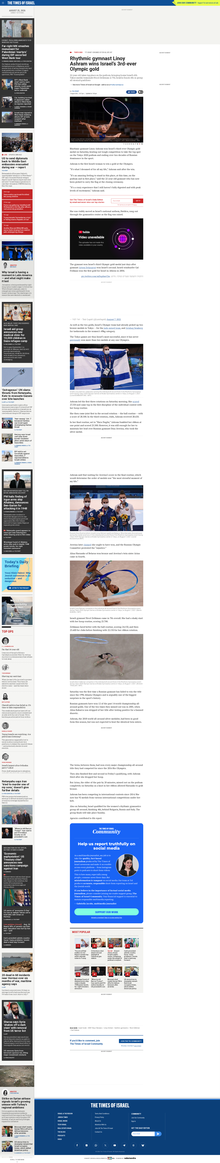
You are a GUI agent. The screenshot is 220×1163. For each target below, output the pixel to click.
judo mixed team (111, 328)
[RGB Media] (111, 1158)
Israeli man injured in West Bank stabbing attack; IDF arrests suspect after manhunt (23, 117)
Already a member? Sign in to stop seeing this (106, 917)
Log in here (137, 1046)
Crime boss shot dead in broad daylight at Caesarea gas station (97, 954)
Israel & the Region (65, 1114)
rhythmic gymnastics (121, 1028)
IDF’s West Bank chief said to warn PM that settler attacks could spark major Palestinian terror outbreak (22, 85)
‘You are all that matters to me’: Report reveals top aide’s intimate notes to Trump (81, 954)
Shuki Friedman (6, 762)
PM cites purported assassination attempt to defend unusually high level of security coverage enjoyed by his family (17, 800)
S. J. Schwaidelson (8, 646)
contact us (98, 1132)
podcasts (61, 1136)
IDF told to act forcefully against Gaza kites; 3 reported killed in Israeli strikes (22, 455)
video (60, 1139)
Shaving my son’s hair (11, 676)
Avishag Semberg (134, 328)
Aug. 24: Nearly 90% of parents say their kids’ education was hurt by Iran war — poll (17, 927)
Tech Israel (62, 1125)
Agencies (17, 125)
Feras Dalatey (9, 1057)
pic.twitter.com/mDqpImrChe (95, 276)
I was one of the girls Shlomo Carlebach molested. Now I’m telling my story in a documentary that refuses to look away (17, 656)
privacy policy (99, 1117)
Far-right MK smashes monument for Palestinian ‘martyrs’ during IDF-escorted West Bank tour (15, 52)
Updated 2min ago (15, 155)
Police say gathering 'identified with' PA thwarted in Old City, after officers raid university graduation (17, 207)
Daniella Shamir (7, 731)
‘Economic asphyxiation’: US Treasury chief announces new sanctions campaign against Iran (16, 861)
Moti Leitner (6, 702)
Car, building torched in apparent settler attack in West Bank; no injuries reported (23, 101)
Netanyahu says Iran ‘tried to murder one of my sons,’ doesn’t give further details (15, 786)
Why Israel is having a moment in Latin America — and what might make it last (17, 277)
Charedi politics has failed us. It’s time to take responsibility (16, 706)
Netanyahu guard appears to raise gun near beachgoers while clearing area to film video (17, 532)
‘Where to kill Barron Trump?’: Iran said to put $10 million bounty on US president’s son (98, 983)
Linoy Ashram (108, 1028)
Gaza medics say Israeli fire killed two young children (16, 195)
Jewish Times (63, 1117)
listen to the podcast (20, 588)
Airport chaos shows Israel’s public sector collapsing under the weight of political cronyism (115, 955)
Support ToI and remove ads (208, 3)
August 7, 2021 (114, 319)
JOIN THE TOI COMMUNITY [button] (131, 1041)
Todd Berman (6, 673)
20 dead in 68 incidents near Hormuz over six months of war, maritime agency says (16, 980)
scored (136, 401)
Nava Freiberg (20, 1136)
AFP (4, 402)
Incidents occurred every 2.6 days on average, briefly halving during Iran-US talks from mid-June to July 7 (16, 992)
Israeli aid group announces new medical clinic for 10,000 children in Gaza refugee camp (15, 335)
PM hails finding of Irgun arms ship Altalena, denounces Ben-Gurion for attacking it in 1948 (16, 502)
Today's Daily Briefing (16, 564)
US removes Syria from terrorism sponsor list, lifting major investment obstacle (16, 1053)
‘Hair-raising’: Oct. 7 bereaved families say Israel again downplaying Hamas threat (23, 423)
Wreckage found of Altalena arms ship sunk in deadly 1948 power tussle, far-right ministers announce (82, 983)
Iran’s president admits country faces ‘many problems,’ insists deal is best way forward (130, 955)
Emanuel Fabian (8, 61)
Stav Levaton (27, 61)
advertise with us (100, 1125)
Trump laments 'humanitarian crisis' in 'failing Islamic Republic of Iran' (17, 218)
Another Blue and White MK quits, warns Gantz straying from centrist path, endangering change (17, 230)
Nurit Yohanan (20, 106)
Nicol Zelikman (135, 1028)
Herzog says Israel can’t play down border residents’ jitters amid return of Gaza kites (23, 438)
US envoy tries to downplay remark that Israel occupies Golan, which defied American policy (130, 983)
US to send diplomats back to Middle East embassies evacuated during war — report (15, 163)
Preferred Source (116, 85)
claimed (87, 544)
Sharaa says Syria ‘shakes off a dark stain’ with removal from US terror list (15, 1026)
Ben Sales (13, 267)
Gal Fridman (75, 1030)
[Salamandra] (130, 1158)
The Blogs (61, 1132)
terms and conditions (102, 1114)
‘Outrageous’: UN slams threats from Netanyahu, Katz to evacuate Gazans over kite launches (17, 394)
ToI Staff (75, 91)
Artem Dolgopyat (87, 267)
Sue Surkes (8, 344)
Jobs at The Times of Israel (104, 1128)
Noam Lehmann (10, 511)
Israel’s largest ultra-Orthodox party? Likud (15, 766)
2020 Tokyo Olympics (95, 1028)
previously (75, 339)
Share (133, 92)
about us (98, 1121)
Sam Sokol (17, 61)
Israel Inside (82, 1028)
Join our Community (186, 3)
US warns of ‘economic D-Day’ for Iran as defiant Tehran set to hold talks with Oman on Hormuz (17, 913)
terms (135, 204)
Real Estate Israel (65, 1128)
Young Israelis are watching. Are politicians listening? (16, 735)
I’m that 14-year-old (10, 649)
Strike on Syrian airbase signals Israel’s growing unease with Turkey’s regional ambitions (16, 1103)
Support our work (106, 912)
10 (142, 144)
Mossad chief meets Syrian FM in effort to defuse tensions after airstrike (115, 983)
